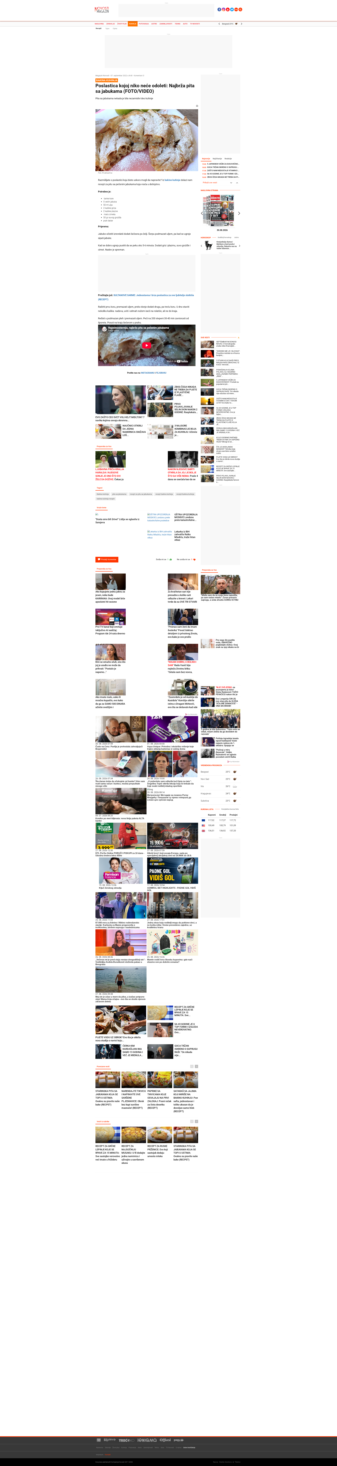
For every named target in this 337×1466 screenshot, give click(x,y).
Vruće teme (101, 508)
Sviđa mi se (162, 559)
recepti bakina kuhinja (185, 494)
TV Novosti (195, 24)
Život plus (122, 24)
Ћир (236, 9)
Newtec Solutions (225, 1462)
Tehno (177, 24)
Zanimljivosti (166, 24)
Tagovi (99, 488)
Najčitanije (217, 159)
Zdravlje (110, 24)
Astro (154, 24)
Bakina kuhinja (103, 494)
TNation (238, 1462)
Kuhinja (132, 24)
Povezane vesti (103, 1066)
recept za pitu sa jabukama (141, 494)
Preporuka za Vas (104, 446)
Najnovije (206, 159)
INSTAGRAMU (147, 373)
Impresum (99, 1455)
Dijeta (115, 28)
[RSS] (238, 337)
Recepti (98, 28)
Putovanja (144, 24)
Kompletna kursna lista (230, 809)
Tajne (107, 28)
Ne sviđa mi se (185, 559)
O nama (178, 1447)
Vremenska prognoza (211, 765)
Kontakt (108, 1455)
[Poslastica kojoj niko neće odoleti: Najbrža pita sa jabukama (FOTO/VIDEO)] (146, 140)
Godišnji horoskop (224, 237)
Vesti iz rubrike (103, 1121)
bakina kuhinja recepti (106, 499)
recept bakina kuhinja (164, 494)
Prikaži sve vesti (210, 182)
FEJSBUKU (161, 373)
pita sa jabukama (119, 494)
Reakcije (228, 159)
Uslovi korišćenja (189, 1447)
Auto (185, 24)
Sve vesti (205, 337)
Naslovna (99, 24)
